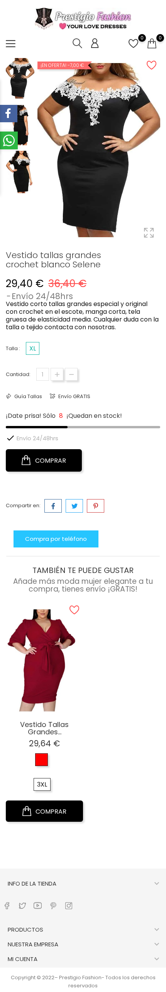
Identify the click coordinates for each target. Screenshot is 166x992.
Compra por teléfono (56, 539)
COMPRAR (50, 460)
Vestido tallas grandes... (44, 728)
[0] (133, 48)
